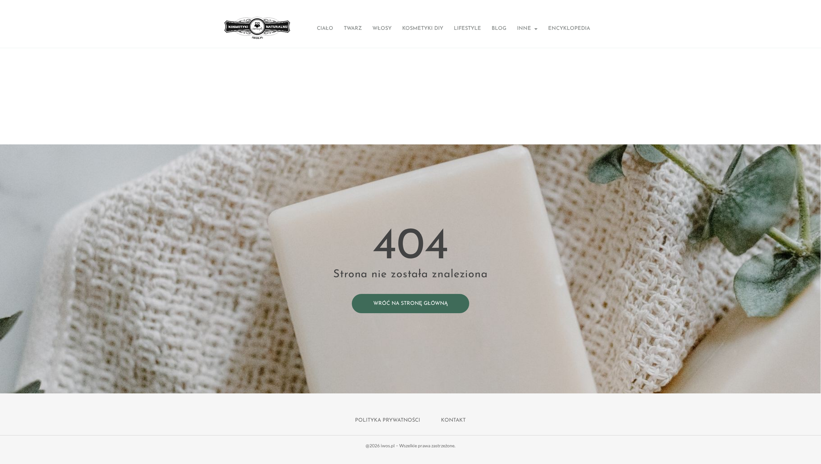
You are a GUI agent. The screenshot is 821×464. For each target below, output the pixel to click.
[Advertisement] (410, 96)
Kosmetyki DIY (422, 28)
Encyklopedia (569, 28)
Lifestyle (467, 28)
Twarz (353, 28)
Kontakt (453, 420)
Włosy (382, 28)
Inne (524, 28)
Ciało (325, 28)
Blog (499, 28)
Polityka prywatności (387, 420)
